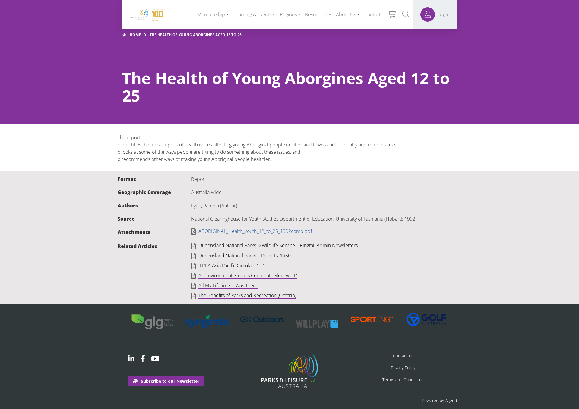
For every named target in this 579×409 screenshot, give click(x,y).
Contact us (403, 355)
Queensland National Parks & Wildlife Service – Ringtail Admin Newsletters (278, 246)
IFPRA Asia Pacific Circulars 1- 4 (231, 266)
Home (135, 34)
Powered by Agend (439, 400)
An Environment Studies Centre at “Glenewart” (247, 276)
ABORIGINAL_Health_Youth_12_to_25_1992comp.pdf (255, 231)
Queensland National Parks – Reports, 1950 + (246, 256)
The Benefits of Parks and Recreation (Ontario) (247, 296)
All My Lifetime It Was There (228, 286)
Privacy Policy (403, 367)
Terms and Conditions (403, 379)
